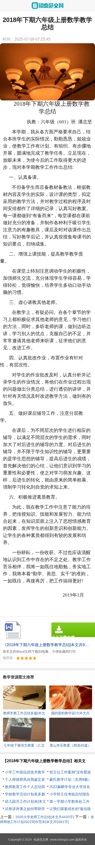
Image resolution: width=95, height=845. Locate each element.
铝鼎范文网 (41, 839)
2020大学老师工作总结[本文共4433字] (45, 817)
